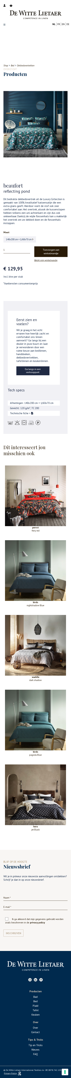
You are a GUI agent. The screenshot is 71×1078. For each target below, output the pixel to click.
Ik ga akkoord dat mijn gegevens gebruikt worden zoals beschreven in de (34, 921)
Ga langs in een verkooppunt (33, 371)
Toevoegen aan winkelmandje (51, 251)
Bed (35, 1001)
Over (35, 1027)
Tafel (36, 1010)
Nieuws (35, 1049)
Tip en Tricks (35, 1045)
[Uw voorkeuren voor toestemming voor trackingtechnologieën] (65, 1072)
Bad (35, 996)
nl (53, 24)
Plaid (35, 1005)
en (63, 24)
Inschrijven (13, 933)
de (68, 24)
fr (58, 24)
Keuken (36, 1014)
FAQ (35, 1054)
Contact (35, 1032)
